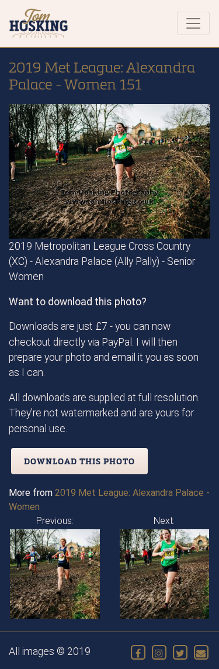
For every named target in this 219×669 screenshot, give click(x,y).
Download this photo (79, 461)
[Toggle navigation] (193, 23)
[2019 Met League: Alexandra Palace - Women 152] (165, 573)
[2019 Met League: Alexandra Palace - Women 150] (55, 573)
